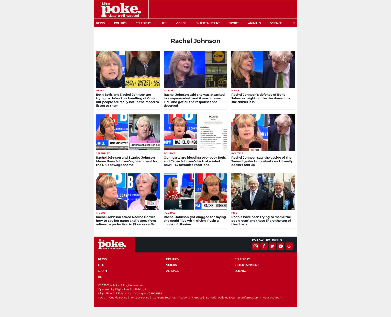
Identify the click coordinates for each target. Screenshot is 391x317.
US (293, 23)
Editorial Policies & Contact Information (232, 297)
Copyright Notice (191, 297)
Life (163, 23)
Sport (234, 23)
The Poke (121, 9)
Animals (254, 23)
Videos (181, 23)
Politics (120, 23)
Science (276, 23)
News (100, 23)
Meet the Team (272, 297)
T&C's (101, 297)
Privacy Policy (140, 297)
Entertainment (208, 23)
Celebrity (143, 23)
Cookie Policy (118, 297)
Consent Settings (164, 297)
